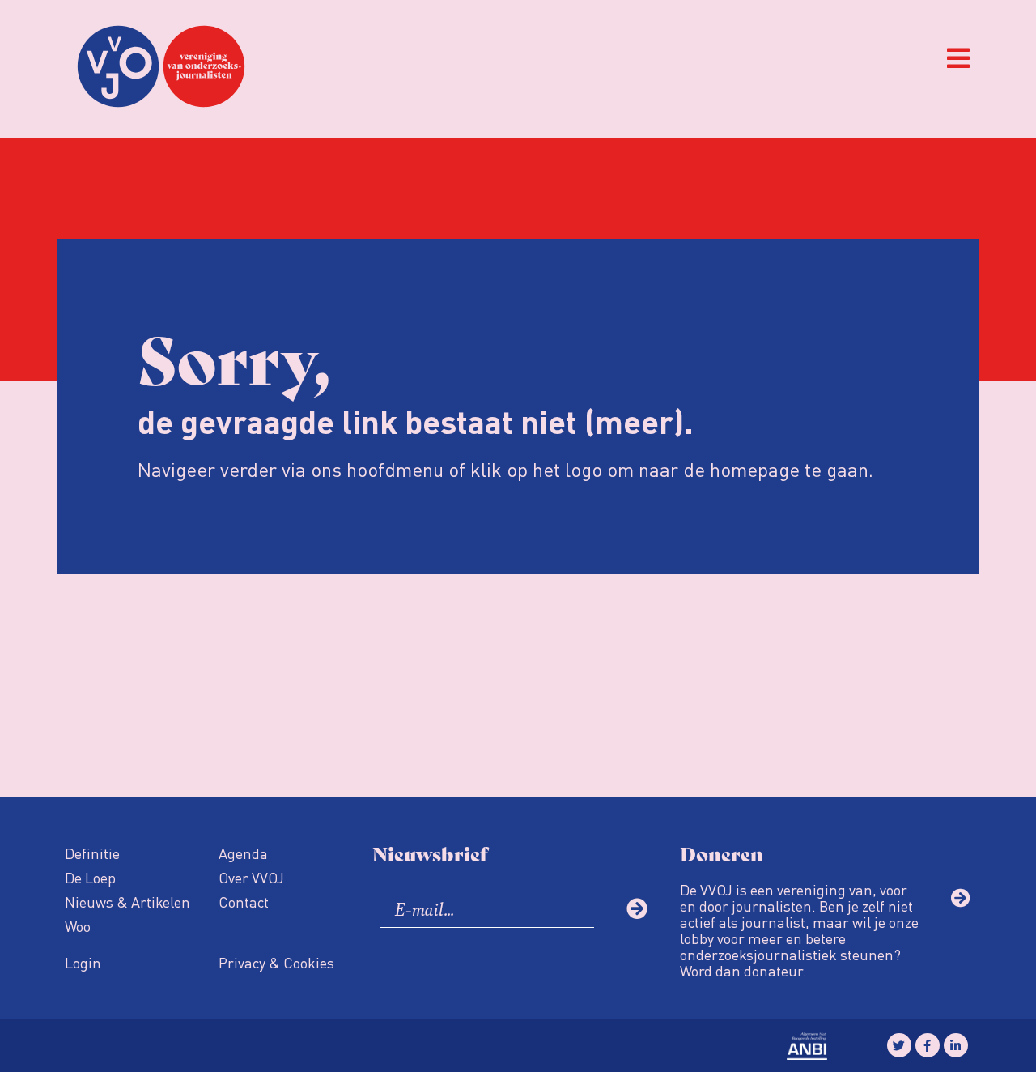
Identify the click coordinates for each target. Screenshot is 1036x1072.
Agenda (243, 853)
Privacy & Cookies (276, 962)
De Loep (90, 877)
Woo (78, 926)
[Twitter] (899, 1045)
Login (83, 962)
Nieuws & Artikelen (127, 901)
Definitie (92, 853)
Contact (244, 901)
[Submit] (637, 908)
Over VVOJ (251, 877)
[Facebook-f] (927, 1045)
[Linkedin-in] (956, 1045)
